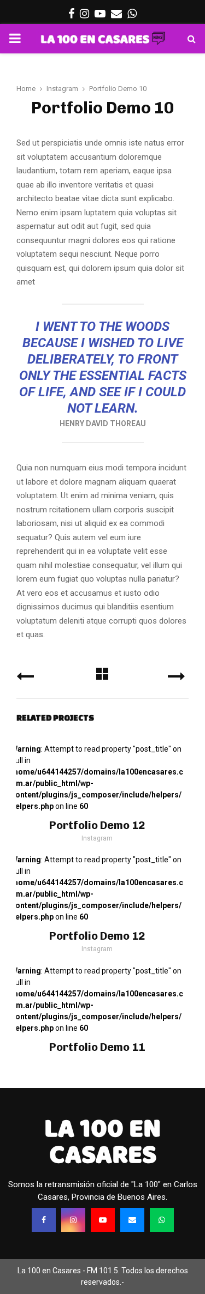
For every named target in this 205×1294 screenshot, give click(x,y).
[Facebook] (44, 1220)
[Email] (132, 1220)
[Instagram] (73, 1220)
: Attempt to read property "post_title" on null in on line (97, 778)
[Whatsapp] (162, 1220)
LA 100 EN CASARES (102, 1141)
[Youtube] (103, 1220)
